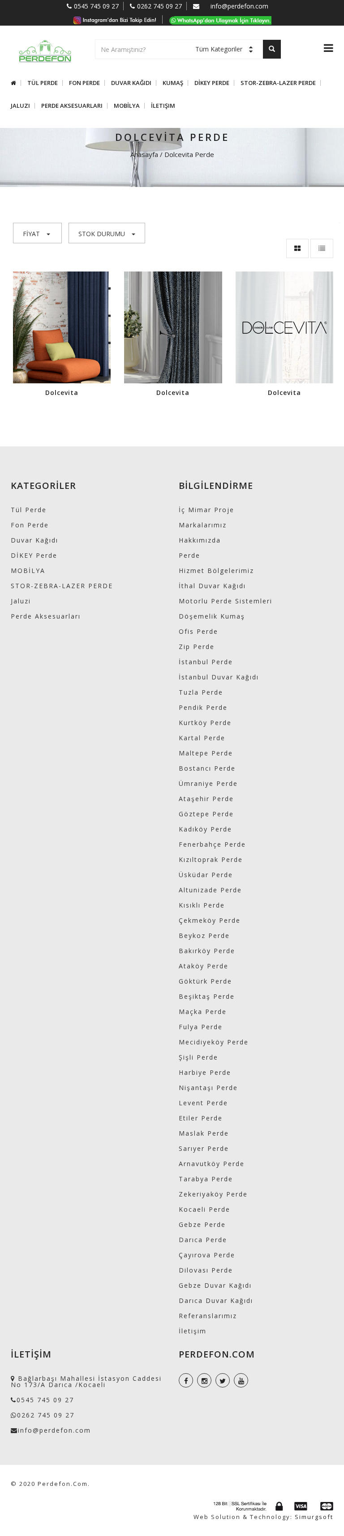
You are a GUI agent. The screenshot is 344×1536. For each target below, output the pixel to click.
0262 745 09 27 (159, 6)
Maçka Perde (203, 1011)
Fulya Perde (201, 1027)
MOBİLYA (127, 106)
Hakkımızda (200, 540)
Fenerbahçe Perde (212, 844)
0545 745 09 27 (96, 6)
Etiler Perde (201, 1118)
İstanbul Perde (206, 662)
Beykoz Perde (204, 935)
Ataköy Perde (203, 966)
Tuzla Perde (201, 692)
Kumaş (173, 83)
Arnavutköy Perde (212, 1163)
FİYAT (31, 233)
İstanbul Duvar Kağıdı (219, 677)
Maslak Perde (204, 1133)
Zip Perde (197, 646)
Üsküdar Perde (206, 874)
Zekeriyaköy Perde (213, 1194)
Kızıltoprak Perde (211, 859)
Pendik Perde (203, 707)
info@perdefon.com (239, 6)
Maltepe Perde (206, 753)
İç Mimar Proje (206, 509)
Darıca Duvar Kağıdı (216, 1300)
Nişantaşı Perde (208, 1087)
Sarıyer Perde (204, 1148)
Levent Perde (203, 1103)
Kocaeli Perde (204, 1209)
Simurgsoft (314, 1517)
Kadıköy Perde (205, 829)
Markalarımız (203, 525)
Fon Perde (84, 83)
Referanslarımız (208, 1315)
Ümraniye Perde (208, 783)
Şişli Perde (198, 1057)
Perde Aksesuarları (72, 106)
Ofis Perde (198, 631)
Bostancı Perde (207, 768)
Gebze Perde (202, 1224)
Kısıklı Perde (202, 905)
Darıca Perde (203, 1239)
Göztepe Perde (206, 814)
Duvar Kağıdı (131, 83)
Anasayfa (144, 154)
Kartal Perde (202, 738)
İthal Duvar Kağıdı (212, 585)
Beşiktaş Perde (207, 996)
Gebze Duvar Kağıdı (215, 1285)
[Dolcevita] (62, 326)
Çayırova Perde (207, 1255)
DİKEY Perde (211, 83)
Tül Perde (42, 83)
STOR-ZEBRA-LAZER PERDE (278, 83)
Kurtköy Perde (205, 722)
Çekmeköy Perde (210, 920)
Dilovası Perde (206, 1270)
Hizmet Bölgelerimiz (216, 570)
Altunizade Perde (210, 890)
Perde (189, 555)
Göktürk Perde (205, 981)
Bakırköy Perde (207, 950)
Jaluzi (20, 106)
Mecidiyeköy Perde (214, 1042)
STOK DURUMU (101, 233)
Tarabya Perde (206, 1179)
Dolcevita (61, 392)
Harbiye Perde (205, 1072)
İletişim (163, 106)
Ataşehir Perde (206, 798)
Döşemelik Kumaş (212, 616)
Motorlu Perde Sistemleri (225, 601)
